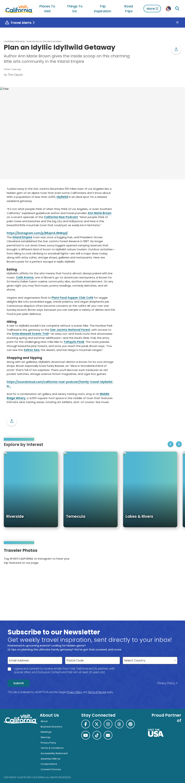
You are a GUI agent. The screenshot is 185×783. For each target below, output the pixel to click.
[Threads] (119, 724)
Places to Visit (47, 8)
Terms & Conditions (52, 747)
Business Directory (51, 726)
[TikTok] (96, 735)
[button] (176, 49)
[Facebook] (85, 724)
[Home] (18, 9)
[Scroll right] (179, 444)
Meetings (46, 731)
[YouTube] (175, 557)
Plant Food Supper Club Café (72, 298)
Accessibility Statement (54, 753)
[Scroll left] (170, 444)
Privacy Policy (166, 683)
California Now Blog (14, 41)
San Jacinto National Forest (70, 330)
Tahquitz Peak (74, 342)
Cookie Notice (49, 764)
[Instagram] (165, 557)
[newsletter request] (108, 735)
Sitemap (46, 737)
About (44, 721)
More (151, 8)
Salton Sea (31, 350)
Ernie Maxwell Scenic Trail (30, 334)
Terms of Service (97, 692)
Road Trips (128, 8)
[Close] (180, 23)
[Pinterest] (171, 557)
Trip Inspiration (102, 8)
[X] (96, 724)
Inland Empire (22, 237)
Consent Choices (51, 769)
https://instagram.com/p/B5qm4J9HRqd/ (37, 233)
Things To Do (75, 8)
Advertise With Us (50, 758)
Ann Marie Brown (99, 213)
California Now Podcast (61, 217)
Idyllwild (62, 197)
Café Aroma (24, 277)
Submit (18, 683)
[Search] (177, 8)
